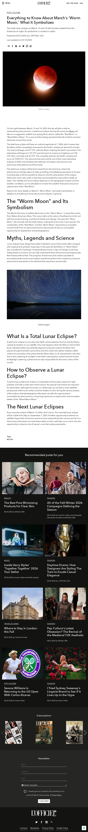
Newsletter (34, 828)
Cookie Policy (62, 828)
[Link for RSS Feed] (51, 822)
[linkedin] (20, 46)
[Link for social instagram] (46, 822)
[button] (85, 732)
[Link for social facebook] (41, 822)
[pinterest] (16, 46)
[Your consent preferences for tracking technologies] (84, 828)
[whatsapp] (27, 46)
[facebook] (12, 46)
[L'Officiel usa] (44, 3)
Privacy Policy (56, 795)
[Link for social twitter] (36, 822)
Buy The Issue (72, 3)
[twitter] (23, 46)
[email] (9, 46)
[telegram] (31, 46)
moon (10, 439)
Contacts (23, 828)
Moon (71, 131)
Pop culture (13, 12)
